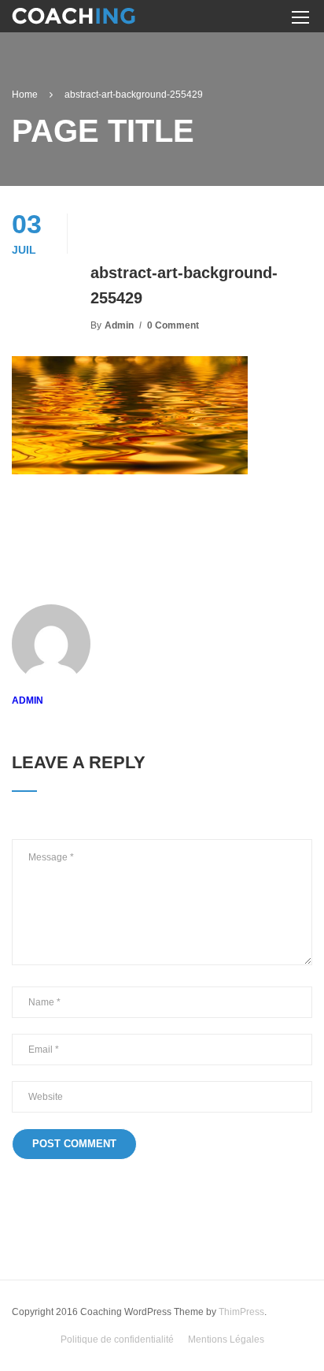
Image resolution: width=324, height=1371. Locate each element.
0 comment (173, 325)
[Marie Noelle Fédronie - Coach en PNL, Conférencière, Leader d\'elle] (73, 18)
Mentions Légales (226, 1339)
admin (119, 325)
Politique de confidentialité (117, 1339)
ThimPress (241, 1311)
